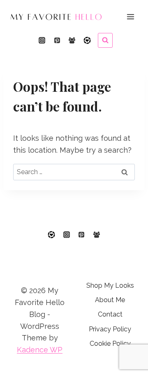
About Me (110, 300)
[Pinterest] (57, 40)
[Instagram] (42, 40)
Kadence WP (39, 349)
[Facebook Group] (72, 40)
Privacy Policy (110, 329)
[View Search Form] (105, 40)
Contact (110, 314)
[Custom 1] (87, 40)
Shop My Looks (110, 285)
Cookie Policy (110, 343)
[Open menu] (130, 16)
